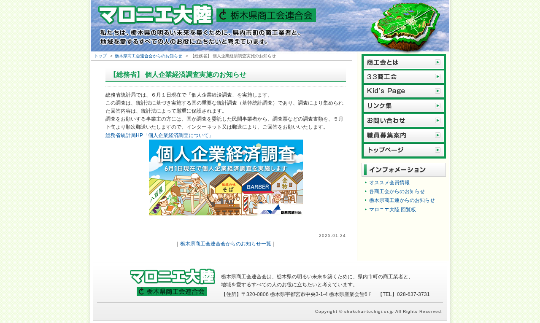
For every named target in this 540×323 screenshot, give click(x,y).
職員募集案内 (404, 135)
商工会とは (404, 61)
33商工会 (404, 76)
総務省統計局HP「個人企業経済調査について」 (159, 135)
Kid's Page (404, 91)
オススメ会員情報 (389, 183)
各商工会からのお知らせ (397, 191)
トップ (100, 56)
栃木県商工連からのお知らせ (402, 200)
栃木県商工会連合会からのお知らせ (148, 56)
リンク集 (404, 106)
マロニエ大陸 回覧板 (392, 210)
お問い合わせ (404, 120)
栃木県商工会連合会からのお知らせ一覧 (225, 244)
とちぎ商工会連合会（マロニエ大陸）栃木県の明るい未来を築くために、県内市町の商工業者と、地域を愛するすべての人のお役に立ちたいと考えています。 (270, 27)
